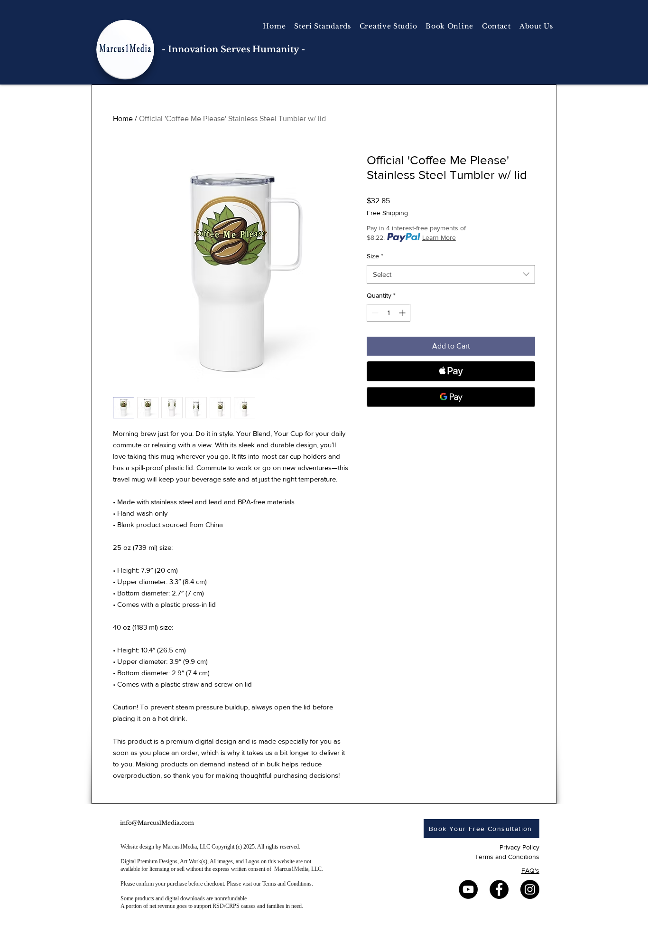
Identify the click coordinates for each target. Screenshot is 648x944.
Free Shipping (387, 213)
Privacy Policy (519, 847)
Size (375, 256)
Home (123, 118)
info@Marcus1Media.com (157, 822)
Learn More (439, 237)
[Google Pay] (451, 397)
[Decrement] (374, 312)
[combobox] (451, 274)
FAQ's (530, 870)
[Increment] (403, 312)
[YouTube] (468, 889)
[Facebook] (499, 889)
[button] (388, 26)
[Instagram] (529, 889)
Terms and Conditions (507, 856)
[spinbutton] (388, 312)
